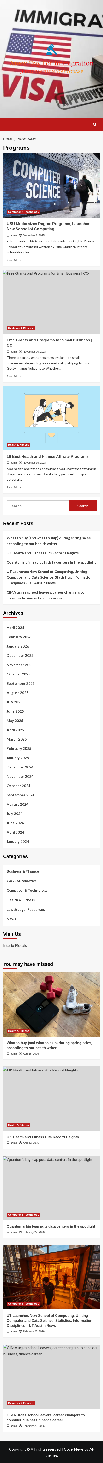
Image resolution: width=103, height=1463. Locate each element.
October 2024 (18, 785)
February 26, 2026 (34, 1331)
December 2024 (20, 767)
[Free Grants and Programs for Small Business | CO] (51, 302)
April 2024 (15, 832)
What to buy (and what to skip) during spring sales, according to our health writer (49, 541)
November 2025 (20, 665)
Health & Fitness (18, 444)
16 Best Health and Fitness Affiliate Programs (48, 456)
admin (14, 235)
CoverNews (74, 1449)
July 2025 (15, 702)
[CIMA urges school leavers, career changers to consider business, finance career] (51, 1377)
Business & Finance (20, 328)
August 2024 (18, 804)
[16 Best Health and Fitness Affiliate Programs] (51, 418)
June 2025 (15, 711)
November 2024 (20, 776)
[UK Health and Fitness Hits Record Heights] (51, 1098)
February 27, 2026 (34, 1232)
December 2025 (20, 655)
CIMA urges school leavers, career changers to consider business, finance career (45, 595)
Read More (14, 260)
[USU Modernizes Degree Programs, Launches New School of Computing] (51, 185)
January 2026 (18, 646)
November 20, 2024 (34, 351)
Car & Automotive (22, 881)
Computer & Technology (23, 212)
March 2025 (17, 739)
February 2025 (19, 748)
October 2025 (18, 674)
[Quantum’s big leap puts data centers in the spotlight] (51, 1188)
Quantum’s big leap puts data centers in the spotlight (51, 562)
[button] (8, 124)
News (11, 919)
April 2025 (15, 730)
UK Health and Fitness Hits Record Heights (43, 553)
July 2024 (15, 813)
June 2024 (15, 823)
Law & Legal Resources (26, 909)
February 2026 (19, 637)
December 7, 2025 (34, 235)
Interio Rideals (15, 945)
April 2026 (15, 627)
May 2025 (15, 720)
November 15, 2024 (34, 462)
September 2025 (21, 683)
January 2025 (18, 758)
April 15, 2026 (31, 1053)
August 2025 (18, 692)
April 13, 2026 (31, 1142)
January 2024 (18, 841)
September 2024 (21, 795)
